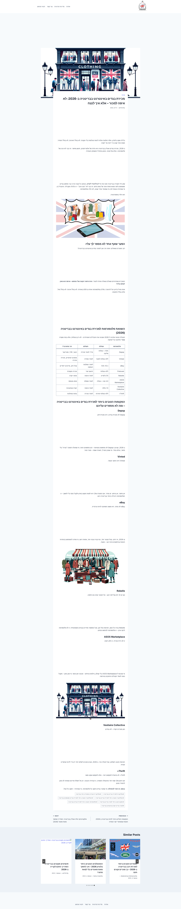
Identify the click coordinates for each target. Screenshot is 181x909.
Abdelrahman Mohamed (128, 876)
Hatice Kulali (97, 876)
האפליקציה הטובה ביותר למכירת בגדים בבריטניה (109, 798)
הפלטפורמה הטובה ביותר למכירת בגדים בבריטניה (82, 802)
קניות (123, 95)
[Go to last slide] (137, 861)
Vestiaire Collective (114, 725)
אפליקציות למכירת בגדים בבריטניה (113, 794)
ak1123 (121, 108)
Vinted (121, 456)
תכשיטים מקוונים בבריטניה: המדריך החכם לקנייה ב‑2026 (56, 867)
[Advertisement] (90, 34)
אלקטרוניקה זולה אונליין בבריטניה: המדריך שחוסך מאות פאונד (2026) (70, 819)
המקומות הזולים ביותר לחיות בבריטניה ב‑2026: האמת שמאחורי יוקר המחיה (111, 819)
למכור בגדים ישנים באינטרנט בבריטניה (113, 806)
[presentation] (125, 849)
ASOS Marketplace (114, 636)
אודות (68, 6)
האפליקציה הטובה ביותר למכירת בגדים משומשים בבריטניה (76, 798)
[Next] (43, 861)
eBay (122, 502)
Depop (121, 410)
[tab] (94, 885)
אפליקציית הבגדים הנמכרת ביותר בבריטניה (88, 794)
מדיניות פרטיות (59, 6)
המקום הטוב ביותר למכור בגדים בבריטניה (112, 802)
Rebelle (121, 590)
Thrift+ (121, 771)
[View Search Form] (33, 6)
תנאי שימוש (41, 6)
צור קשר (50, 6)
